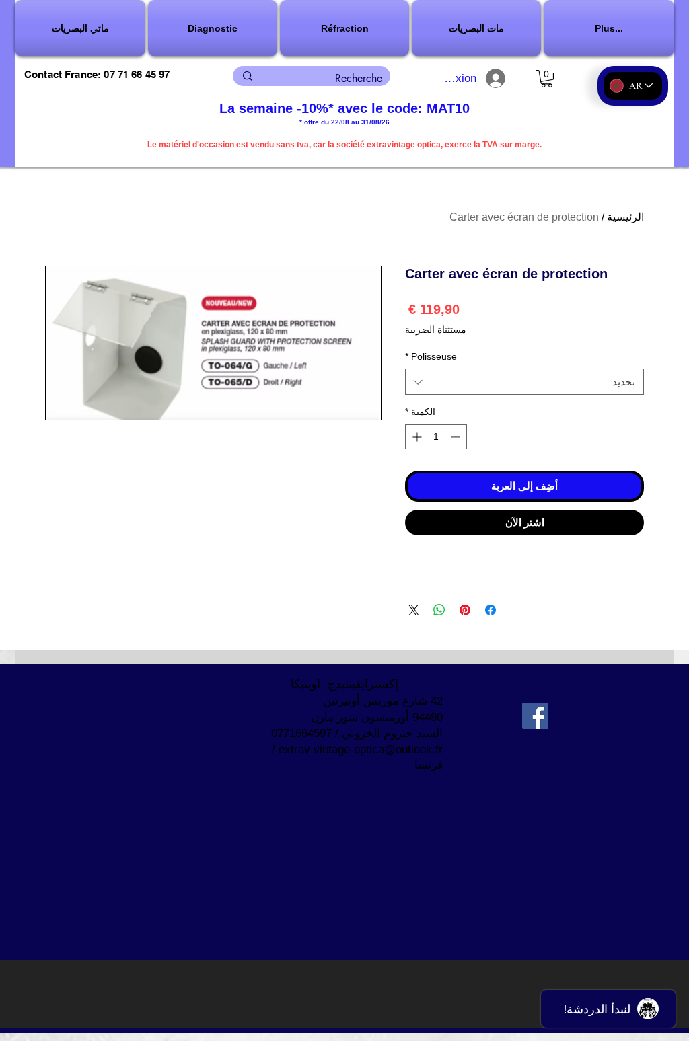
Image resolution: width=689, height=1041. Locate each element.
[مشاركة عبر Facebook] (490, 610)
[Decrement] (456, 437)
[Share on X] (414, 610)
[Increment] (415, 437)
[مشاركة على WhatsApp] (439, 610)
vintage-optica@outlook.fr (378, 749)
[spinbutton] (436, 437)
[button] (213, 28)
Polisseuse (431, 356)
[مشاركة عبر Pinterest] (465, 610)
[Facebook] (535, 716)
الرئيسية (625, 217)
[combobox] (524, 382)
